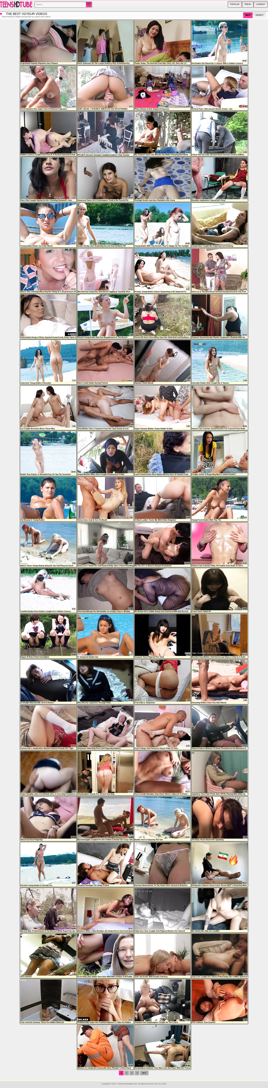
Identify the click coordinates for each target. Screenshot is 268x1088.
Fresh (248, 4)
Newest (260, 15)
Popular (234, 4)
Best (248, 15)
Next (144, 1073)
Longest (260, 4)
